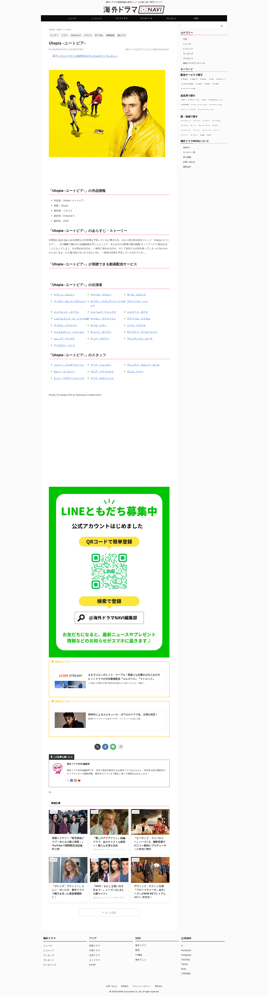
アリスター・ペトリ (64, 345)
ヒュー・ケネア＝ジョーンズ (69, 378)
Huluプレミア (221, 79)
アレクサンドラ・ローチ (140, 338)
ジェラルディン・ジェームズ (69, 331)
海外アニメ (140, 959)
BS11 (184, 100)
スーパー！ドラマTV (189, 109)
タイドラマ (94, 960)
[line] (113, 747)
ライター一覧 (189, 152)
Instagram (186, 955)
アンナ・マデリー (99, 338)
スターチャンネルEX (189, 88)
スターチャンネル (216, 104)
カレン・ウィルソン (64, 371)
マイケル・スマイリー (65, 325)
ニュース (72, 18)
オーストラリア (205, 125)
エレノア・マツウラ (64, 338)
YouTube (185, 959)
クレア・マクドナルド (102, 371)
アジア (93, 938)
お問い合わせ (189, 162)
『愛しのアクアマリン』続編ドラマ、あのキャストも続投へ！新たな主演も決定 (109, 841)
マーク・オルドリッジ (102, 378)
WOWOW (186, 104)
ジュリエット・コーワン (66, 311)
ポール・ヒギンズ (136, 294)
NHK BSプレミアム (216, 100)
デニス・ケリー (135, 371)
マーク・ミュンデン (100, 364)
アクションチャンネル (200, 104)
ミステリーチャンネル (207, 109)
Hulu (212, 79)
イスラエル (217, 121)
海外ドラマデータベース (194, 63)
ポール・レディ (98, 325)
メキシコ (195, 135)
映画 (137, 950)
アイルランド (187, 121)
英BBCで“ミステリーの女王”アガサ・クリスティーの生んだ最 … (115, 718)
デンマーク (207, 130)
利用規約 (124, 986)
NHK (204, 100)
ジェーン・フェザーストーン (69, 364)
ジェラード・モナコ (137, 311)
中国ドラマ (94, 950)
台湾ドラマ (94, 955)
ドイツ (217, 130)
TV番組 (138, 955)
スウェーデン (187, 130)
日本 (209, 135)
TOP (185, 39)
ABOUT (186, 147)
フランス (185, 135)
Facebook (186, 950)
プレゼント (171, 18)
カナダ (216, 125)
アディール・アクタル (138, 318)
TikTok (184, 964)
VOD (196, 18)
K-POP (92, 964)
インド (194, 125)
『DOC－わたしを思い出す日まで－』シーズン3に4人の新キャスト (108, 890)
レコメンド (97, 18)
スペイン (198, 130)
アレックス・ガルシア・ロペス (143, 364)
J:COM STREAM (188, 84)
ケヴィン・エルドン (64, 294)
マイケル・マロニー (100, 294)
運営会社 (187, 166)
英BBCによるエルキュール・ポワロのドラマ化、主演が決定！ (123, 714)
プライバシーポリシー (141, 986)
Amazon (185, 79)
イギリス (207, 121)
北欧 (203, 135)
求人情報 (187, 157)
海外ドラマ (140, 945)
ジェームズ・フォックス (103, 311)
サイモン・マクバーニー (103, 318)
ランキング (188, 53)
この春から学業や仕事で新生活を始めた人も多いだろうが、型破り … (117, 683)
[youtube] (79, 780)
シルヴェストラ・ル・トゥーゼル (71, 318)
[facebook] (105, 747)
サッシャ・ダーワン (100, 331)
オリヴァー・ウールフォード (142, 331)
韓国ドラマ (94, 945)
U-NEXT (216, 84)
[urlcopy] (121, 747)
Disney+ (204, 79)
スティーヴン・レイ (137, 301)
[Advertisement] (109, 442)
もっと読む (111, 912)
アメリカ (198, 121)
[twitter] (97, 747)
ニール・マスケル (136, 325)
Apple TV (195, 79)
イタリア (185, 125)
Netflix (208, 84)
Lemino (199, 84)
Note (183, 968)
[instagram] (75, 780)
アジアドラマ (122, 18)
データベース (146, 18)
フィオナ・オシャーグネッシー (70, 301)
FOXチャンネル (194, 100)
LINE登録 (185, 973)
